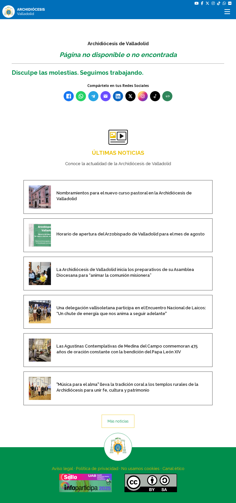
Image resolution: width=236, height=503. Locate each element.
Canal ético (173, 468)
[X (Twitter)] (130, 96)
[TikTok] (155, 96)
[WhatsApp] (81, 96)
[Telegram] (93, 96)
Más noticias (118, 421)
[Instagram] (143, 96)
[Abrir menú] (227, 11)
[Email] (105, 96)
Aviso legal (62, 468)
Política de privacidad (97, 468)
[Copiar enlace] (167, 96)
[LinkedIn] (118, 96)
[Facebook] (69, 96)
